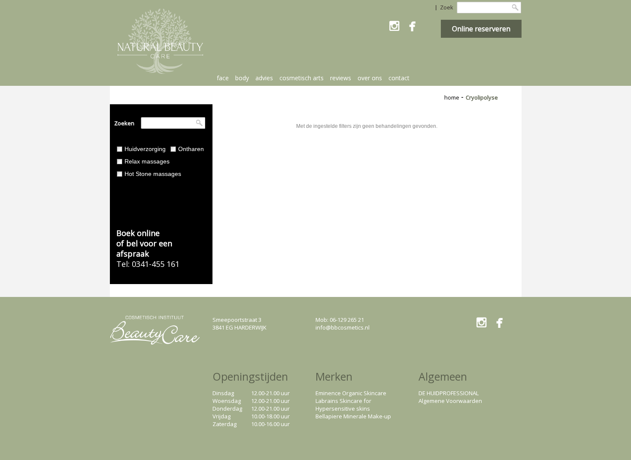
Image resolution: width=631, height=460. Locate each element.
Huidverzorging (145, 148)
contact (399, 78)
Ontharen (191, 148)
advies (264, 78)
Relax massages (147, 161)
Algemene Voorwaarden (450, 401)
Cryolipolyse (482, 97)
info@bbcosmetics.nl (343, 327)
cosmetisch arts (301, 78)
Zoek (446, 7)
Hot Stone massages (152, 173)
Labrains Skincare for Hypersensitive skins (343, 404)
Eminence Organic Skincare (351, 393)
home (451, 97)
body (242, 78)
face (223, 78)
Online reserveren (481, 28)
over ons (370, 78)
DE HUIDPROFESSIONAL (449, 393)
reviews (340, 78)
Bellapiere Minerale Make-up (353, 416)
